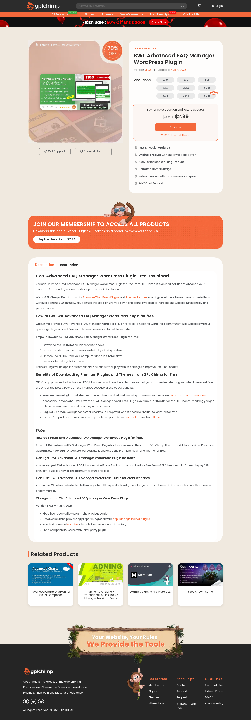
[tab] (45, 265)
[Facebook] (26, 701)
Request (182, 697)
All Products (63, 14)
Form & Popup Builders (65, 44)
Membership (156, 685)
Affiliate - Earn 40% (186, 706)
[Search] (182, 6)
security (72, 524)
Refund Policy (214, 691)
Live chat (130, 417)
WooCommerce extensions (189, 396)
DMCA (209, 697)
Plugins (90, 14)
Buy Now (176, 127)
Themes (107, 14)
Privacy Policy (214, 704)
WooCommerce (131, 14)
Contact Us (191, 14)
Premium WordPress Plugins (101, 297)
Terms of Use (214, 685)
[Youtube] (41, 701)
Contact (182, 685)
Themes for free (136, 297)
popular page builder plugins (131, 519)
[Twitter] (33, 701)
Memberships (162, 14)
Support (182, 691)
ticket (157, 417)
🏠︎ (36, 44)
